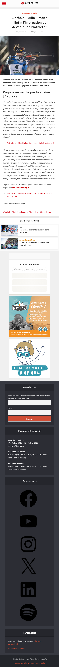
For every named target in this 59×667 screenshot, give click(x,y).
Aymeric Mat (38, 32)
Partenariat (40, 663)
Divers (21, 227)
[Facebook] (28, 508)
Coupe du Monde (29, 13)
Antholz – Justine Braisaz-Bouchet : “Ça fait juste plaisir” (31, 143)
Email (10, 408)
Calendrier (41, 269)
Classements (29, 269)
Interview (34, 212)
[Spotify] (28, 622)
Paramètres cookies (16, 648)
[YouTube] (28, 531)
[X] (28, 576)
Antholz (7, 212)
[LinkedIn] (28, 599)
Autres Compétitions (27, 240)
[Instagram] (28, 553)
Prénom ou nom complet (18, 398)
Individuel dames (20, 212)
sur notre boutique (20, 187)
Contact (17, 663)
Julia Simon (46, 212)
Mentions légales (28, 663)
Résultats (17, 269)
